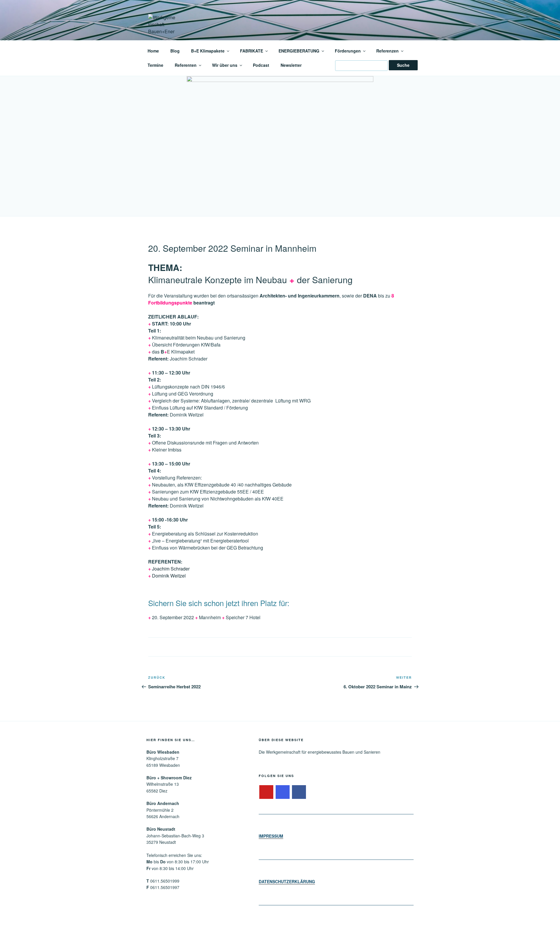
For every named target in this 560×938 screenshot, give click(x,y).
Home (153, 51)
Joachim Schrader (171, 568)
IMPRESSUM (271, 836)
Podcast (261, 65)
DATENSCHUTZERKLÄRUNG (287, 881)
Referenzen (387, 51)
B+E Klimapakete (208, 51)
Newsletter (291, 65)
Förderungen (348, 51)
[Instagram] (283, 792)
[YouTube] (266, 792)
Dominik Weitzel (169, 575)
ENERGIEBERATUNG (299, 51)
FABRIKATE (251, 51)
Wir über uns (224, 65)
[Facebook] (299, 792)
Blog (175, 51)
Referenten (186, 65)
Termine (155, 65)
